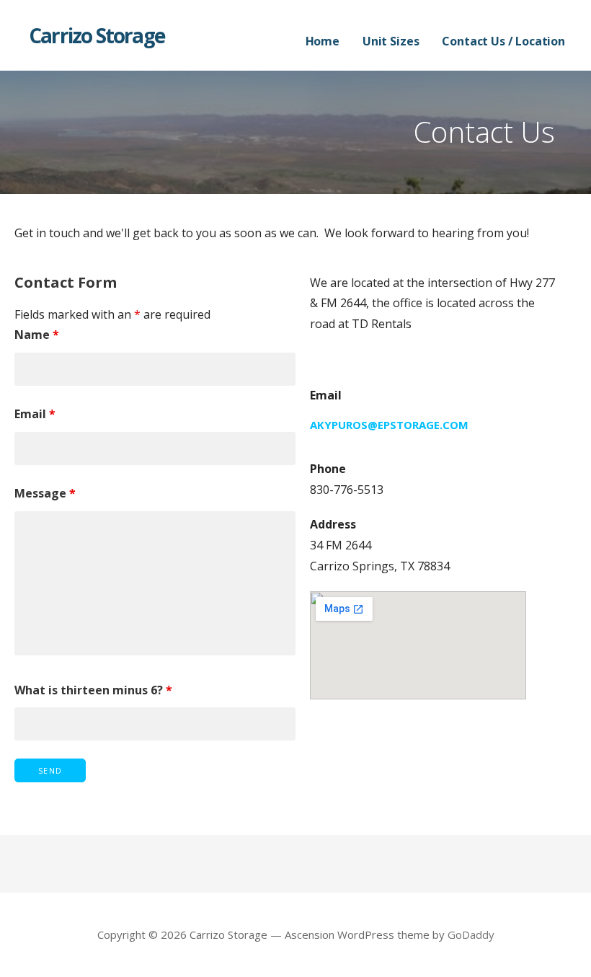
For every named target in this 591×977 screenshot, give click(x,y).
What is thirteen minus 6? (93, 690)
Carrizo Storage (96, 35)
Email (34, 414)
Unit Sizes (391, 41)
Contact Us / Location (503, 41)
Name (36, 334)
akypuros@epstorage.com (389, 424)
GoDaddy (471, 934)
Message (45, 493)
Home (322, 41)
